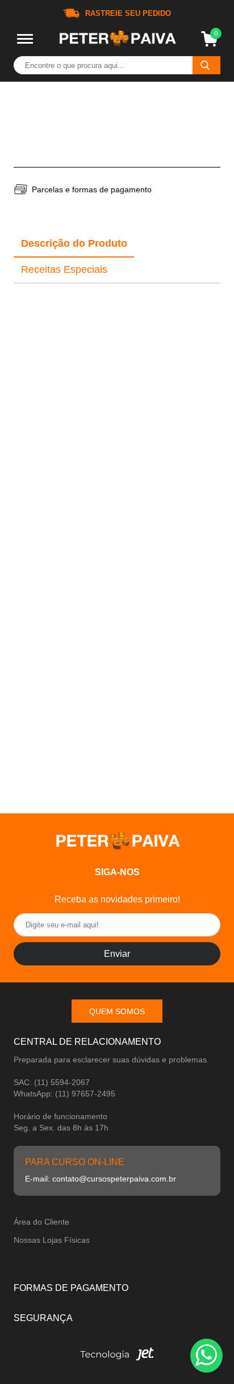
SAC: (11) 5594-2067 (52, 1082)
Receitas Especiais (64, 269)
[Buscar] (206, 65)
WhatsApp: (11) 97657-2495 (64, 1093)
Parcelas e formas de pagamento (92, 189)
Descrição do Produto (74, 243)
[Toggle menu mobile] (25, 38)
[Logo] (117, 39)
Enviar (117, 954)
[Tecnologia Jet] (117, 1357)
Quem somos (117, 1011)
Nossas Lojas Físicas (52, 1239)
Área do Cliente (41, 1221)
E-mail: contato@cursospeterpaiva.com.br (100, 1178)
